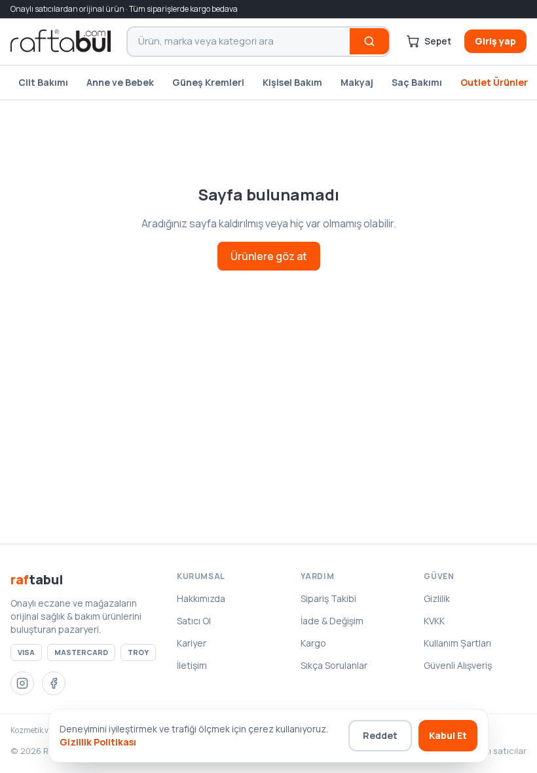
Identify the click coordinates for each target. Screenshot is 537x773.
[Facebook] (53, 683)
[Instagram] (22, 683)
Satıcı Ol (194, 620)
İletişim (192, 665)
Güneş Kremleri (208, 82)
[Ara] (369, 41)
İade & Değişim (332, 620)
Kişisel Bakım (292, 82)
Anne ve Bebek (120, 82)
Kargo (313, 643)
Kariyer (191, 643)
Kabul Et (448, 735)
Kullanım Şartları (457, 643)
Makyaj (357, 82)
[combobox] (239, 42)
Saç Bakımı (417, 82)
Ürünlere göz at (269, 256)
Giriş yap (495, 41)
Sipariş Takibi (328, 598)
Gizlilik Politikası (98, 742)
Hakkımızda (201, 598)
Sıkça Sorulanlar (334, 665)
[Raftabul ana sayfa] (60, 41)
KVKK (434, 620)
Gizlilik (437, 598)
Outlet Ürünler (494, 82)
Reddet (380, 735)
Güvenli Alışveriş (458, 665)
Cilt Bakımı (43, 82)
